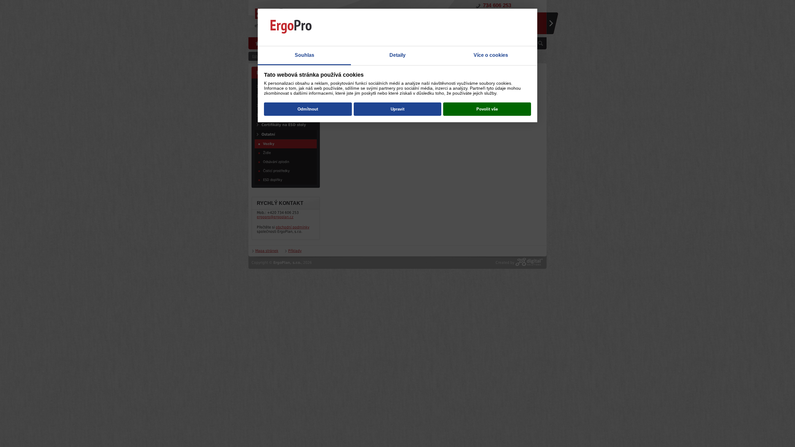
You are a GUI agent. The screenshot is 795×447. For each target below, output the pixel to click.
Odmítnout (308, 109)
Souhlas (304, 55)
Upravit (397, 109)
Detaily (397, 55)
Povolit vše (487, 109)
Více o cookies (491, 55)
